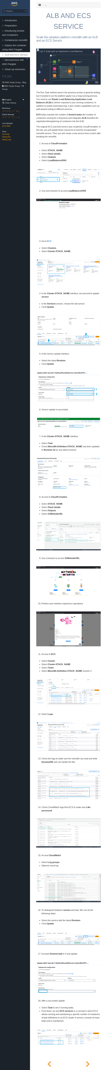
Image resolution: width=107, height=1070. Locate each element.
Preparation (9, 25)
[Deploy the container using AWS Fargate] (49, 1063)
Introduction (9, 20)
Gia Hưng (5, 134)
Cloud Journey (8, 114)
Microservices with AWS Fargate (13, 62)
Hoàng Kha (6, 137)
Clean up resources (13, 69)
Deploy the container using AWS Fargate (14, 47)
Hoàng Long (6, 140)
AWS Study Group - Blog (15, 82)
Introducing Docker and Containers (13, 33)
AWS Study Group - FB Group (13, 87)
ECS (49, 241)
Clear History (10, 103)
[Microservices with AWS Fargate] (88, 1063)
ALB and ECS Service (15, 54)
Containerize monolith (14, 40)
